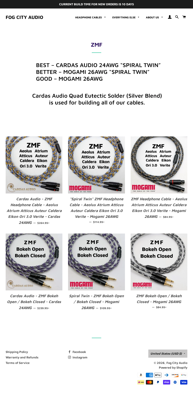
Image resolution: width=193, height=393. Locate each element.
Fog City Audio (24, 17)
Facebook (79, 352)
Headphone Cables (89, 17)
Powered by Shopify (173, 367)
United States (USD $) (166, 353)
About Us (153, 17)
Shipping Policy (17, 352)
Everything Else (124, 17)
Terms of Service (18, 362)
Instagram (79, 357)
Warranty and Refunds (22, 357)
